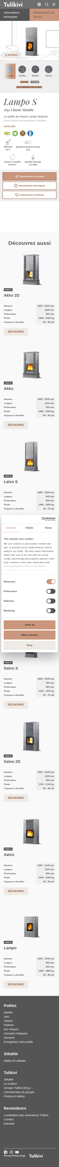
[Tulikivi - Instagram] (11, 1152)
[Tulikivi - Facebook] (6, 1152)
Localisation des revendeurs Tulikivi (26, 1115)
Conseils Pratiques (15, 1033)
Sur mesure (11, 1029)
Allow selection (29, 635)
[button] (47, 4)
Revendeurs (15, 1108)
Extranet (9, 1123)
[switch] (50, 591)
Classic (8, 1020)
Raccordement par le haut (29, 87)
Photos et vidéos (14, 1096)
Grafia (22, 75)
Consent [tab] (10, 527)
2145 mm (34, 82)
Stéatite (11, 1054)
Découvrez (16, 331)
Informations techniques (11, 14)
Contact (9, 1119)
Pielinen (9, 1025)
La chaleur (10, 1083)
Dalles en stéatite (14, 1060)
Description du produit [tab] (32, 176)
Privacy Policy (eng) (14, 1155)
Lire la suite (9, 126)
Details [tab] (29, 527)
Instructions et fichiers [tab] (32, 195)
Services (9, 1037)
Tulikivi (10, 1073)
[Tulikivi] (17, 4)
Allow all (29, 624)
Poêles (10, 1006)
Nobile (35, 75)
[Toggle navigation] (53, 4)
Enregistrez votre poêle (18, 1041)
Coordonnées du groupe (19, 1092)
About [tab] (48, 527)
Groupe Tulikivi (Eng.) (17, 1087)
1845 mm (24, 82)
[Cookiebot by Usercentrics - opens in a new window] (42, 519)
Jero (6, 1016)
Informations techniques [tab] (32, 185)
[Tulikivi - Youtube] (17, 1152)
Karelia (8, 1012)
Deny (29, 645)
